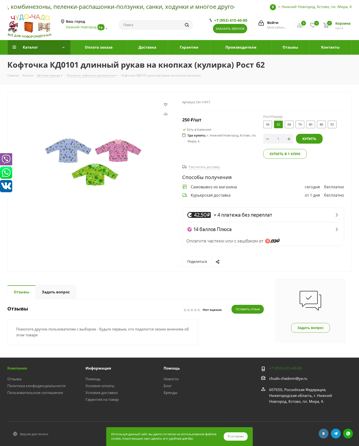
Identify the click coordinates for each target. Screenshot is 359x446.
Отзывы (14, 378)
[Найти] (187, 25)
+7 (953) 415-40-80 (230, 20)
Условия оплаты (100, 385)
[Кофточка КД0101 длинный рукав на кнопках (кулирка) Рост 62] (93, 160)
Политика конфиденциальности (36, 385)
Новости (171, 378)
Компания (17, 368)
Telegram (336, 433)
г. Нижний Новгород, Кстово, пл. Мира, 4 (315, 6)
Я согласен (236, 436)
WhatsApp (348, 433)
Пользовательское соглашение (35, 392)
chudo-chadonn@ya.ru (288, 378)
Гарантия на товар (102, 399)
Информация (98, 368)
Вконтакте (323, 433)
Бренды (171, 392)
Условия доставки (101, 392)
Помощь (93, 378)
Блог (168, 385)
